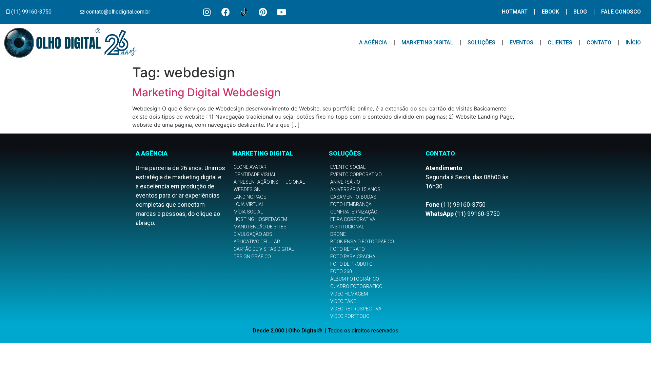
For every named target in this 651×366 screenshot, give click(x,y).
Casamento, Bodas (353, 197)
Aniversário (345, 182)
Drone (338, 234)
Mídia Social (248, 212)
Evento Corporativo (356, 174)
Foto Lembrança (351, 204)
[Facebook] (225, 11)
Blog (580, 11)
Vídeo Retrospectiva (355, 308)
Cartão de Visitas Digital (264, 249)
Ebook (550, 11)
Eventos (521, 42)
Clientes (560, 42)
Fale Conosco (621, 11)
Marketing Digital (427, 42)
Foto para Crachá (352, 256)
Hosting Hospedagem (260, 219)
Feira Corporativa (352, 219)
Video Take (343, 301)
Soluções (481, 42)
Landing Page (250, 197)
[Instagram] (206, 11)
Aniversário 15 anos (355, 189)
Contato (599, 42)
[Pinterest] (262, 11)
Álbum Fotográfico (354, 279)
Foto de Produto (351, 264)
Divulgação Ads (253, 234)
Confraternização (353, 212)
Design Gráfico (252, 256)
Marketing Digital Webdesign (206, 92)
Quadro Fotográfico (356, 286)
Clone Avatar (250, 167)
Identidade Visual (255, 174)
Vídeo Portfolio (350, 316)
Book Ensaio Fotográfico (362, 241)
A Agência (373, 42)
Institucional (347, 226)
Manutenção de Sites (260, 226)
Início (633, 42)
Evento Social (348, 167)
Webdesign (247, 189)
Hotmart (515, 11)
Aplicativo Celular (257, 241)
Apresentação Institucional (269, 182)
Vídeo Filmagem (349, 294)
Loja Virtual (249, 204)
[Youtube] (281, 11)
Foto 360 (341, 271)
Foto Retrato (347, 249)
